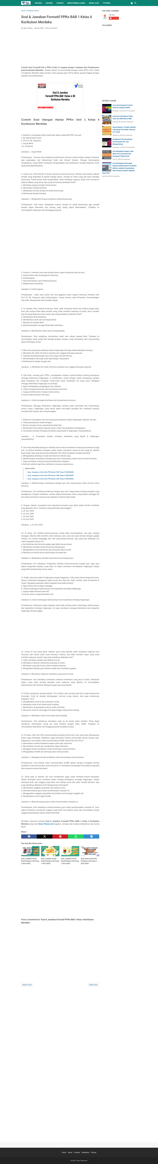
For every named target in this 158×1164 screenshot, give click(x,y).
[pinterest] (60, 836)
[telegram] (91, 836)
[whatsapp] (76, 836)
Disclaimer (85, 1152)
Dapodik (49, 3)
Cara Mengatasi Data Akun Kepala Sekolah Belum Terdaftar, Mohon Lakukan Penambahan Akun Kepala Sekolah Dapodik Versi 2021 (119, 168)
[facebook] (29, 836)
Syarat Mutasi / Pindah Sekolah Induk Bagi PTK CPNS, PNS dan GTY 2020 (124, 129)
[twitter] (44, 836)
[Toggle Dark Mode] (132, 3)
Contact (77, 1152)
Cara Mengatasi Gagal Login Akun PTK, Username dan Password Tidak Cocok (123, 153)
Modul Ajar (94, 3)
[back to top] (153, 1158)
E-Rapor (60, 3)
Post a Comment (51, 28)
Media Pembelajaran (76, 3)
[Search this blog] (135, 3)
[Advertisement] (60, 48)
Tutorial (107, 3)
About (70, 1152)
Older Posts (93, 985)
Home (64, 1152)
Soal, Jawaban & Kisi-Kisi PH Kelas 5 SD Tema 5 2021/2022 (51, 472)
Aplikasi (38, 3)
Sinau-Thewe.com (46, 824)
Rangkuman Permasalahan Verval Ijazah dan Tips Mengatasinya (122, 141)
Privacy (93, 1152)
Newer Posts (27, 985)
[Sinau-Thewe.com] (26, 3)
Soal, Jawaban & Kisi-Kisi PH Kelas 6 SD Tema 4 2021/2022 (51, 479)
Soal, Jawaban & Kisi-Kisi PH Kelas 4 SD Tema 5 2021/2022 (51, 475)
